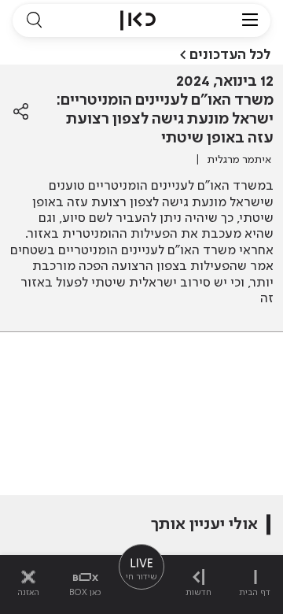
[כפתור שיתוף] (20, 111)
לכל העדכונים (229, 55)
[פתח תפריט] (250, 20)
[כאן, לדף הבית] (138, 20)
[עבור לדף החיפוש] (33, 20)
